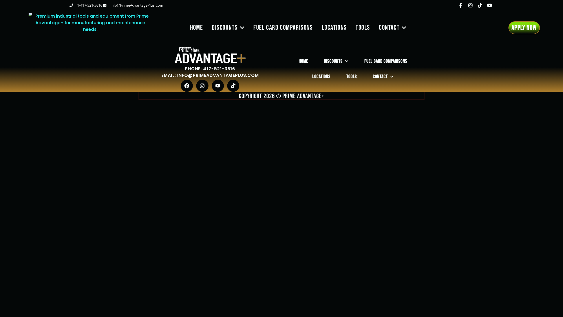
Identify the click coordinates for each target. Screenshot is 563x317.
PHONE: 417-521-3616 (210, 69)
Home (196, 28)
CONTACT (389, 28)
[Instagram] (202, 86)
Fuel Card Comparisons (283, 28)
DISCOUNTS (225, 28)
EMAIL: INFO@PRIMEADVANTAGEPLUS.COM (210, 75)
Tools (363, 28)
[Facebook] (187, 86)
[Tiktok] (233, 86)
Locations (334, 28)
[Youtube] (218, 86)
